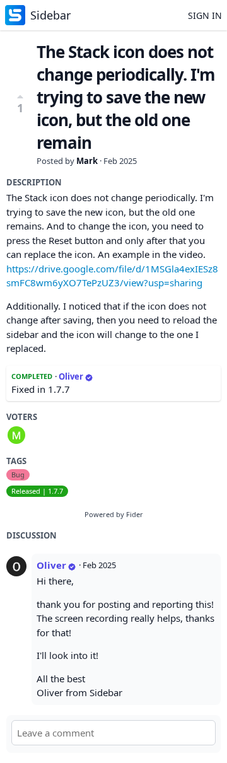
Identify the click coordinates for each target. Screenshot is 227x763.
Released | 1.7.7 (37, 491)
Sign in (205, 15)
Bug (18, 474)
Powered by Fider (113, 514)
